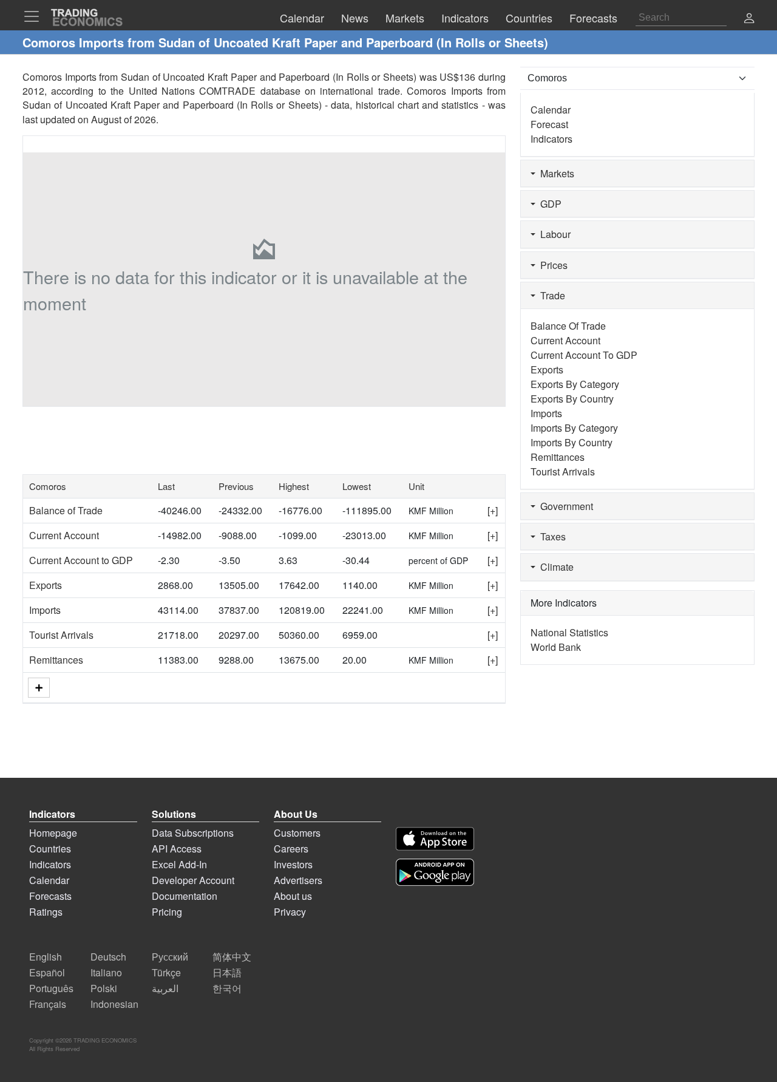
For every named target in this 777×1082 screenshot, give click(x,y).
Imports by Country (571, 442)
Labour (553, 234)
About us (293, 896)
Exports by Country (572, 399)
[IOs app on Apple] (435, 838)
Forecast (549, 124)
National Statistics (569, 632)
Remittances (56, 660)
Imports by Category (574, 428)
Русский (170, 957)
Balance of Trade (66, 510)
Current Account (64, 535)
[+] (492, 510)
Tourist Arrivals (61, 635)
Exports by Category (575, 384)
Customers (297, 833)
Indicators (551, 139)
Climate (554, 567)
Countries (50, 849)
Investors (293, 864)
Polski (103, 988)
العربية (165, 988)
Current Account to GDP (81, 560)
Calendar (551, 110)
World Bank (556, 647)
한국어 (227, 988)
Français (47, 1004)
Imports (45, 610)
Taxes (550, 536)
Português (51, 988)
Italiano (106, 972)
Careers (291, 849)
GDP (548, 204)
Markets (554, 173)
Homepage (53, 833)
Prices (551, 265)
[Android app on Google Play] (435, 872)
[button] (749, 19)
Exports (45, 585)
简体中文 (231, 957)
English (45, 957)
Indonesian (114, 1004)
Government (564, 506)
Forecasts (50, 896)
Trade (550, 295)
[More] (39, 688)
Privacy (290, 912)
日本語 (227, 972)
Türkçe (166, 972)
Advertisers (298, 880)
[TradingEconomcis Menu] (35, 16)
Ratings (46, 912)
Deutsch (108, 957)
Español (47, 972)
